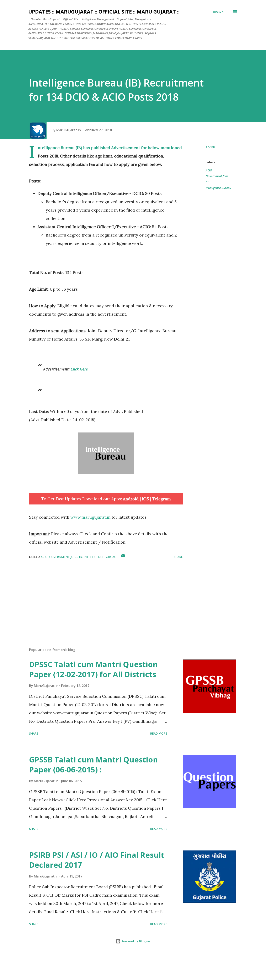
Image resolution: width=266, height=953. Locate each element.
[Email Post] (122, 557)
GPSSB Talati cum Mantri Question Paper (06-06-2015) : (93, 765)
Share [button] (210, 147)
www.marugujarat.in (90, 517)
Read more (158, 733)
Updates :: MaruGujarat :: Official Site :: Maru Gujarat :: (104, 11)
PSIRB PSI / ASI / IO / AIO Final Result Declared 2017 (96, 860)
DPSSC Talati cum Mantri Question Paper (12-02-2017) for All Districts (93, 669)
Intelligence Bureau (218, 188)
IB (207, 182)
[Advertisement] (99, 595)
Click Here (79, 369)
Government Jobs (217, 176)
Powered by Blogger (135, 941)
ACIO (209, 170)
